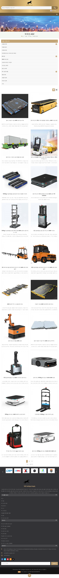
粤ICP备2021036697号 (35, 572)
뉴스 (3, 508)
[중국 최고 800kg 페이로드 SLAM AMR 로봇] (44, 363)
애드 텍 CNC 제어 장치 (7, 524)
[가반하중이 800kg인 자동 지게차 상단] (44, 400)
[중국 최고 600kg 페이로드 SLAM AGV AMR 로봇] (44, 436)
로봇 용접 (4, 528)
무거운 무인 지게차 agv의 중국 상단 (15, 451)
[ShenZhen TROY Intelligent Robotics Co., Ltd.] (29, 3)
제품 (26, 36)
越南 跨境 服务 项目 (6, 513)
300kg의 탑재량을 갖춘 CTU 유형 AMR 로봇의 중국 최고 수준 (15, 231)
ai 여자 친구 (4, 538)
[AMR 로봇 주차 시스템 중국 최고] (15, 289)
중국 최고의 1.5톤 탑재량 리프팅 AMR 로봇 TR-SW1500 (44, 194)
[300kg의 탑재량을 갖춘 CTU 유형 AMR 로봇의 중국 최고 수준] (15, 216)
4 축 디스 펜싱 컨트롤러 (7, 543)
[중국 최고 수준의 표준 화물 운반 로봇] (15, 142)
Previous (2, 471)
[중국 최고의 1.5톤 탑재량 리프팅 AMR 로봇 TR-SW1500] (44, 179)
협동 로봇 (4, 74)
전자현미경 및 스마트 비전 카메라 (9, 53)
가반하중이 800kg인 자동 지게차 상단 (44, 414)
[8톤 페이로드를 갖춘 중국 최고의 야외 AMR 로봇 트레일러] (15, 253)
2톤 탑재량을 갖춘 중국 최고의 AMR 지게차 (44, 231)
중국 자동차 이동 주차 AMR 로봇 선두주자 (44, 341)
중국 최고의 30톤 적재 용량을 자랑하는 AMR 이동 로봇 (44, 120)
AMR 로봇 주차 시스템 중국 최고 (15, 304)
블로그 (44, 569)
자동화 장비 (4, 47)
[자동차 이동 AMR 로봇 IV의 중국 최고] (44, 289)
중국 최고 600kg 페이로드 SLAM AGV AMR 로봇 (44, 451)
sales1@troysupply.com (9, 553)
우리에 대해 (4, 503)
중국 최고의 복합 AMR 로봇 (15, 341)
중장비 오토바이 (5, 541)
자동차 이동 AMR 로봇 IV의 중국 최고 (44, 304)
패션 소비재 (4, 68)
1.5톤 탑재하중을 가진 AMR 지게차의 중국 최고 (15, 377)
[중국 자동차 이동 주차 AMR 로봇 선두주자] (44, 326)
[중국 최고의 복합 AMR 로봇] (15, 326)
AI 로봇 (29, 36)
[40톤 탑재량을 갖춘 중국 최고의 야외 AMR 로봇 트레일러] (44, 253)
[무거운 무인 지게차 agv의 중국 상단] (15, 436)
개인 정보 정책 (5, 518)
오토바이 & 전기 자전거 (7, 62)
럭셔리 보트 (4, 81)
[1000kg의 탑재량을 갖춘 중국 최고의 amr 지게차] (15, 179)
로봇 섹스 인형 (5, 531)
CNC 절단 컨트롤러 (6, 526)
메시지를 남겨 (29, 575)
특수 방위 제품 (5, 71)
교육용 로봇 (4, 50)
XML (3, 515)
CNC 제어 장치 (5, 59)
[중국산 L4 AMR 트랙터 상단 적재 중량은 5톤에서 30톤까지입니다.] (44, 142)
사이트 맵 (4, 510)
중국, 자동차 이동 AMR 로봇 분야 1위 (15, 120)
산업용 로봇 (4, 44)
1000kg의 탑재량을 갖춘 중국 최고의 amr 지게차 (15, 194)
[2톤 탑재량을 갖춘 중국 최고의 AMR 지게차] (44, 216)
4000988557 (7, 555)
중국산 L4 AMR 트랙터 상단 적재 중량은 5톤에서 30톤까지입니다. (44, 158)
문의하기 (4, 506)
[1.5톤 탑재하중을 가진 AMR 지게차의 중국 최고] (15, 363)
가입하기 (54, 563)
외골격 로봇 (4, 77)
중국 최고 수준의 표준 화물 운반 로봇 (15, 157)
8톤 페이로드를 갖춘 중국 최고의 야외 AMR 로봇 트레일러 (15, 268)
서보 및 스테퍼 (5, 65)
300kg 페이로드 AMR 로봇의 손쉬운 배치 (15, 414)
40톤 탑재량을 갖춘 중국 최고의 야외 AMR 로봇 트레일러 (44, 268)
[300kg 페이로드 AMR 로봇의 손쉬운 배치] (15, 400)
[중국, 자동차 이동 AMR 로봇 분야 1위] (15, 106)
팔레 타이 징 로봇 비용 (7, 536)
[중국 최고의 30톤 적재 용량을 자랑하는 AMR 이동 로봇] (44, 106)
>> (32, 461)
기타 (3, 84)
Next (56, 471)
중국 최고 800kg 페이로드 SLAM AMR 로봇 (44, 377)
